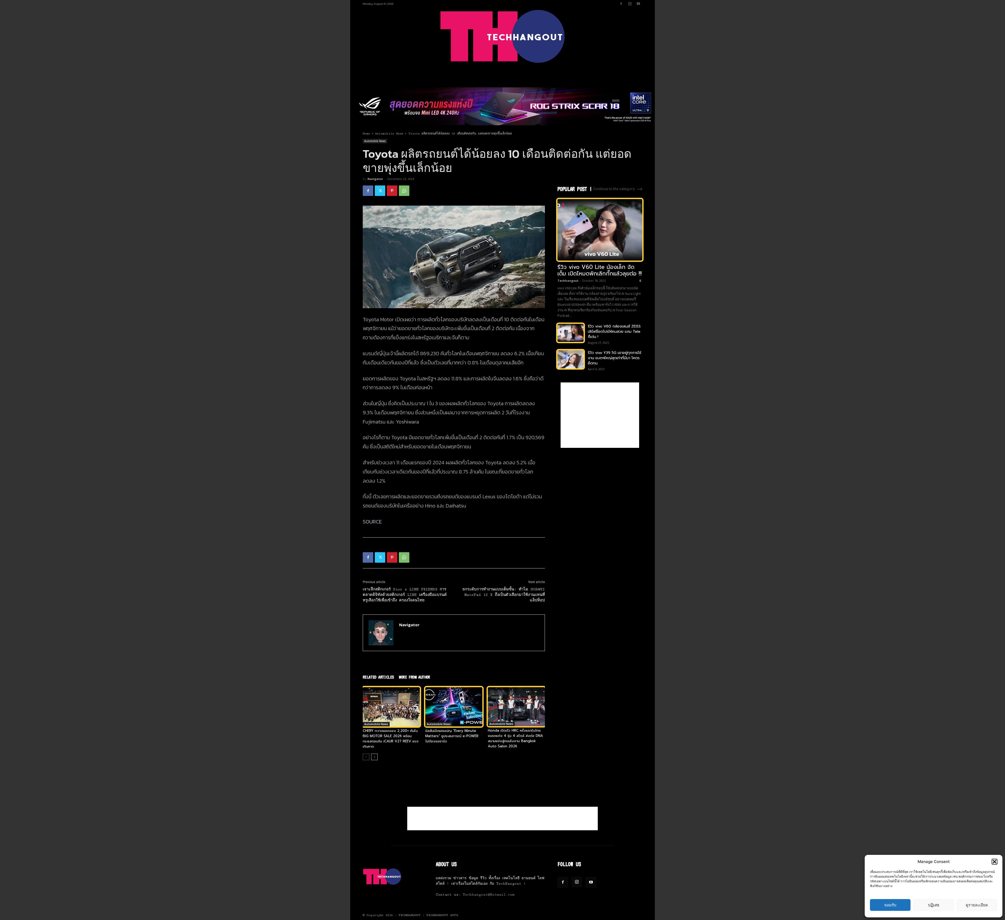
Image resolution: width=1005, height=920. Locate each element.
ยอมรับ (890, 904)
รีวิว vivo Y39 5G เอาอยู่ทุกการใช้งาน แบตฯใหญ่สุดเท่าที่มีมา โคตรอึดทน (614, 358)
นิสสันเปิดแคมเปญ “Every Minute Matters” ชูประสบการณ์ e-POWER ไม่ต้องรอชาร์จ (451, 736)
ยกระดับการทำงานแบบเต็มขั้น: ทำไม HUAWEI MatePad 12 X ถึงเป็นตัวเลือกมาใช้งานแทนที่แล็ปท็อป (503, 594)
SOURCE (372, 522)
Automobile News (389, 133)
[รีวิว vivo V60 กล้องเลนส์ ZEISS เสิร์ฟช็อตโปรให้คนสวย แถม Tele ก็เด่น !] (570, 333)
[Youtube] (638, 3)
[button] (994, 861)
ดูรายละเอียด (977, 904)
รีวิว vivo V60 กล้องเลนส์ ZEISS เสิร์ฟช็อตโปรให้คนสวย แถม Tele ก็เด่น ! (614, 332)
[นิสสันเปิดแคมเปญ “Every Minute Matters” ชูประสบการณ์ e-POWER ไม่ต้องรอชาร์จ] (453, 706)
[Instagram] (630, 3)
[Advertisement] (600, 415)
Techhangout (567, 281)
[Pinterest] (392, 190)
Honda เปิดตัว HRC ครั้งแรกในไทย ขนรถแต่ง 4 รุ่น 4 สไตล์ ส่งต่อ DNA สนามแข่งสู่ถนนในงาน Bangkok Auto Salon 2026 (515, 738)
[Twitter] (380, 190)
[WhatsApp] (404, 190)
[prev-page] (366, 757)
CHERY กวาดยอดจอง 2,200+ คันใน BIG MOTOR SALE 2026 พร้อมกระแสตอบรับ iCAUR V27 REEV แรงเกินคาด (390, 738)
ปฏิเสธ (933, 904)
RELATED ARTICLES (378, 677)
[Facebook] (621, 3)
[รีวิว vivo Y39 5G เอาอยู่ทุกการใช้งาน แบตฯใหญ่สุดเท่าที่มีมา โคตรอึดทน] (570, 359)
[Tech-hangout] (502, 36)
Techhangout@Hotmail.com (489, 895)
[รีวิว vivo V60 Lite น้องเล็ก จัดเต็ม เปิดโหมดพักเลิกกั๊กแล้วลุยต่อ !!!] (599, 230)
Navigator (375, 179)
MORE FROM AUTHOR (414, 677)
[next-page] (374, 757)
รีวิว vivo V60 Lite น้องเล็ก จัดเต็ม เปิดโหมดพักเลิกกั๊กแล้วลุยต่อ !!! (599, 270)
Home (366, 133)
